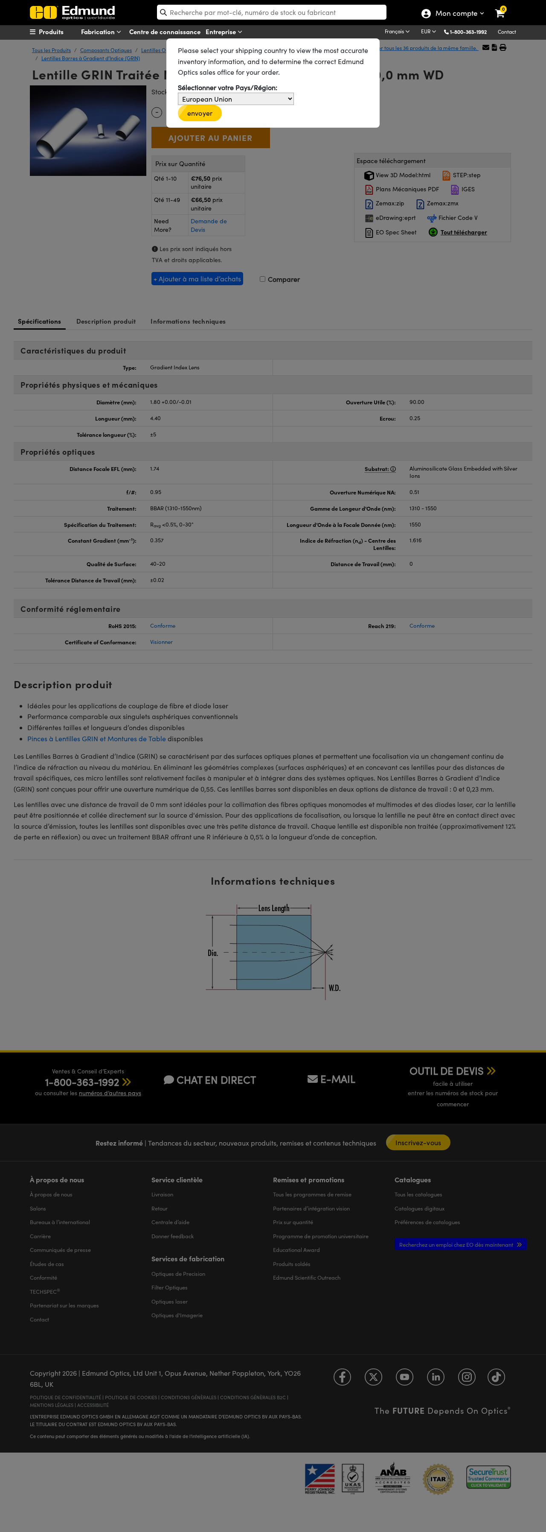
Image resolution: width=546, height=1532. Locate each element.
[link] (505, 6)
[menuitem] (62, 31)
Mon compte (456, 14)
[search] (271, 12)
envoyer (199, 112)
